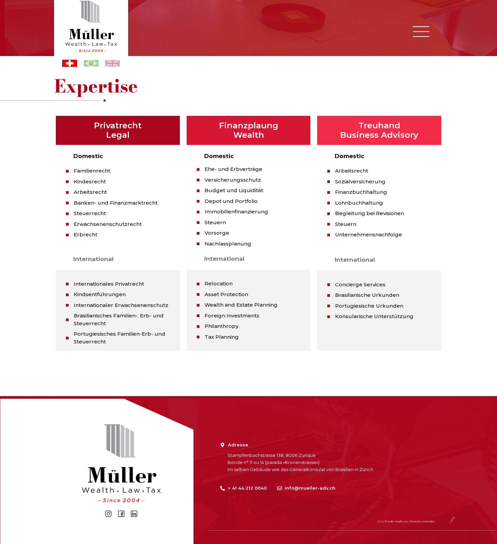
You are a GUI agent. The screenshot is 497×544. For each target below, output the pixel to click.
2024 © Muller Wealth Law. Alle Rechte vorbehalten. (406, 521)
